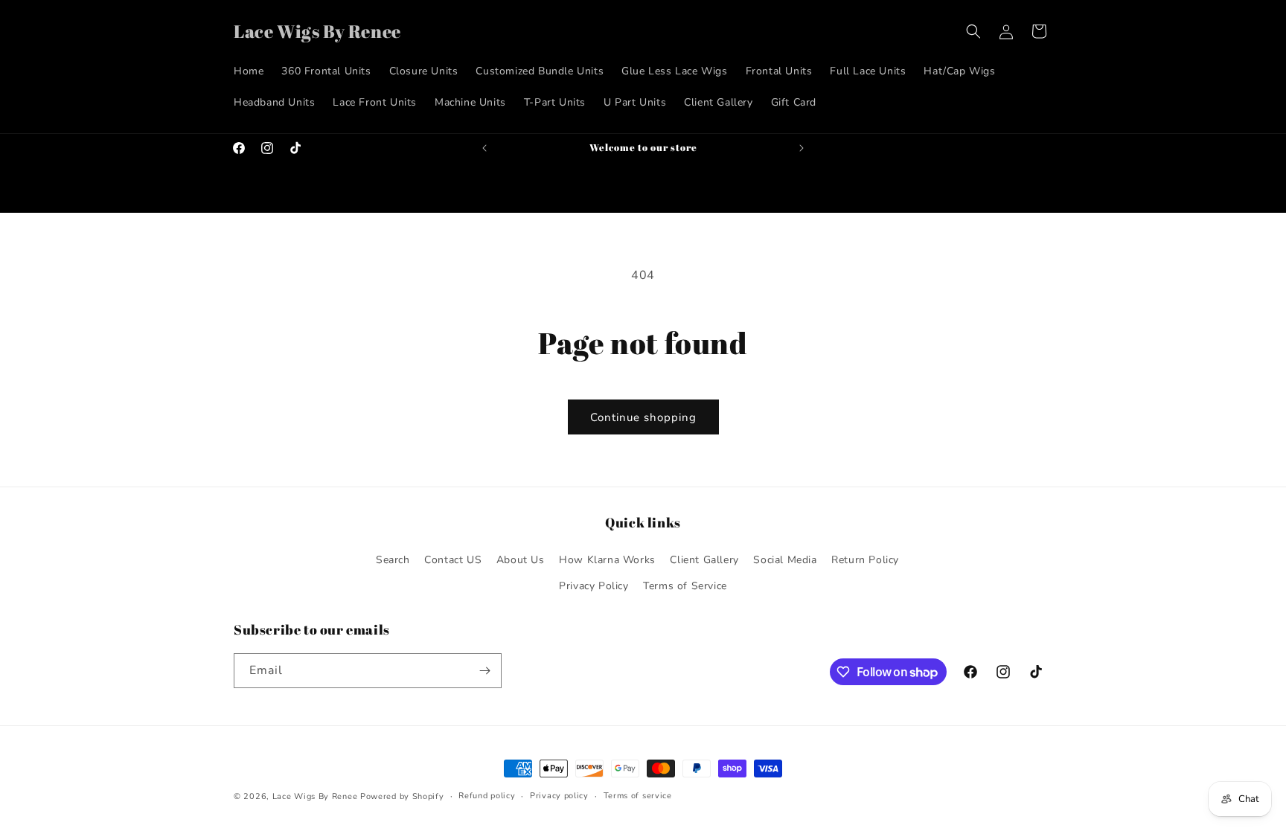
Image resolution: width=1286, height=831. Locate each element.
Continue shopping (643, 417)
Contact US (453, 560)
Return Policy (865, 560)
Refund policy (486, 795)
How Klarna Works (607, 560)
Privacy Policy (593, 586)
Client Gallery (704, 560)
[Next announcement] (801, 148)
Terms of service (638, 795)
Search (393, 560)
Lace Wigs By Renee (315, 796)
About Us (520, 560)
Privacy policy (559, 795)
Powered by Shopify (402, 796)
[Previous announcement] (484, 148)
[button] (973, 31)
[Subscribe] (484, 670)
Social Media (784, 560)
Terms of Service (685, 586)
